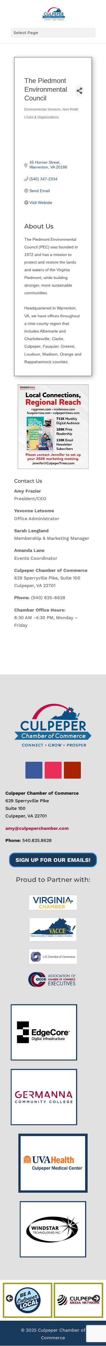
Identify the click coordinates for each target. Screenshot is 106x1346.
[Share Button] (79, 90)
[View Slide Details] (53, 427)
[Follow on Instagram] (53, 770)
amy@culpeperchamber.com (37, 828)
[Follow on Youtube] (72, 770)
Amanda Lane (29, 550)
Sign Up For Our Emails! (53, 860)
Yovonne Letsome (34, 510)
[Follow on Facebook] (33, 770)
